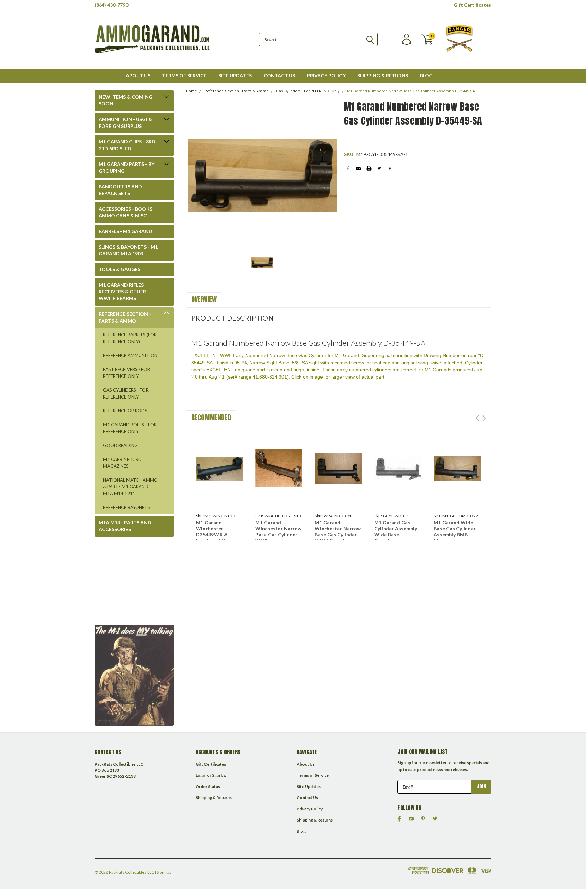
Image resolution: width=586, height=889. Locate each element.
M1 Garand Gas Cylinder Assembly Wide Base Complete (395, 531)
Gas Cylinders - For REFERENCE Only (126, 393)
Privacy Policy (326, 75)
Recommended (211, 417)
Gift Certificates (472, 5)
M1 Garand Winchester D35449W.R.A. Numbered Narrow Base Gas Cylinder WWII (217, 537)
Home (191, 91)
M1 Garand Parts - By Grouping (126, 167)
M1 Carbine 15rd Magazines (122, 463)
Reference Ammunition (130, 355)
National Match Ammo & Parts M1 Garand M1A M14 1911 (130, 486)
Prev (477, 418)
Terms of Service (184, 75)
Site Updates (235, 75)
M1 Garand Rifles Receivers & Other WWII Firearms (122, 291)
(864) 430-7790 (111, 5)
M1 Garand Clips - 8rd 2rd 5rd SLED (127, 145)
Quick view (220, 467)
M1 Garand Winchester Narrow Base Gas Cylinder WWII (278, 531)
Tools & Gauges (119, 269)
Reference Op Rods (125, 410)
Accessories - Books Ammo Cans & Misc (125, 212)
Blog (426, 75)
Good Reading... (122, 445)
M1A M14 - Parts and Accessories (125, 526)
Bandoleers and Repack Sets (120, 189)
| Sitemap (163, 872)
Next (484, 418)
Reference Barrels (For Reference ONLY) (130, 338)
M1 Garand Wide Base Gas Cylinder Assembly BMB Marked (455, 531)
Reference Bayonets (126, 507)
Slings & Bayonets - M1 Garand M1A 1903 (128, 250)
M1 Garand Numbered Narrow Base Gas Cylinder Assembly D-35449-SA (411, 91)
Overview (204, 299)
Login (201, 775)
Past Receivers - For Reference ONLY (126, 373)
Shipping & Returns (382, 75)
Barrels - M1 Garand (125, 231)
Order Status (208, 786)
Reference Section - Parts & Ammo (125, 317)
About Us (138, 75)
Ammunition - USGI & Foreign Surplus (125, 122)
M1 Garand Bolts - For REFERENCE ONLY (130, 428)
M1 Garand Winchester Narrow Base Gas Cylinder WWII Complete (338, 531)
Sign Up (219, 775)
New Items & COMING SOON (125, 100)
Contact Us (279, 75)
